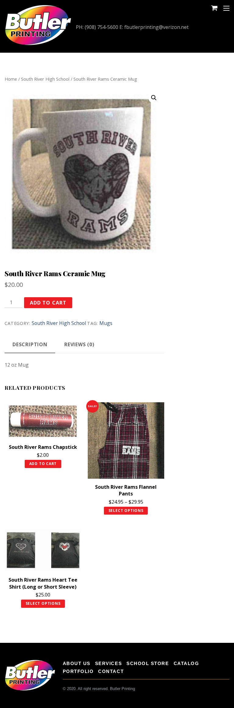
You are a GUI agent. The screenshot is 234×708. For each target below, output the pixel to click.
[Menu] (226, 8)
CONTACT (111, 671)
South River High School (45, 79)
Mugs (105, 323)
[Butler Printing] (38, 44)
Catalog (186, 663)
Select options (126, 510)
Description (30, 344)
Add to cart (48, 302)
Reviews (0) (79, 344)
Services (108, 663)
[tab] (30, 345)
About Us (76, 663)
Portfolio (78, 671)
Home (11, 79)
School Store (147, 663)
